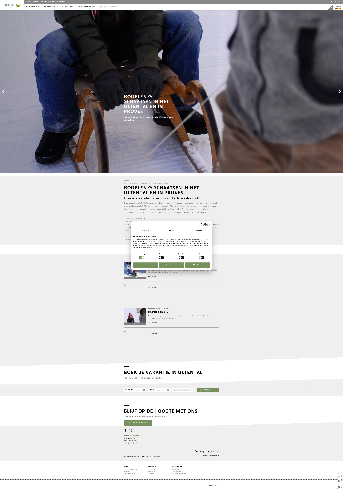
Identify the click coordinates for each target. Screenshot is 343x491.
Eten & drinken (68, 7)
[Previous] (3, 91)
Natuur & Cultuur (51, 7)
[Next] (339, 91)
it (212, 485)
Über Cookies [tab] (198, 230)
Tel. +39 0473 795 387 (207, 451)
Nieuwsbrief (176, 469)
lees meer (155, 276)
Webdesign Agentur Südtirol (126, 485)
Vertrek (152, 390)
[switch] (161, 257)
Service (126, 466)
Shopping (151, 474)
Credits (143, 456)
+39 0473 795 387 (132, 443)
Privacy (138, 456)
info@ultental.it (211, 456)
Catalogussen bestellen (131, 469)
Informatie (152, 466)
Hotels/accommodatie (87, 7)
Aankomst (129, 390)
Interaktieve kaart (129, 474)
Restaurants (151, 471)
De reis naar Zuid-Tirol (179, 474)
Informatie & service (108, 7)
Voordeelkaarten (177, 471)
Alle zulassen (197, 265)
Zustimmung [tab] (145, 230)
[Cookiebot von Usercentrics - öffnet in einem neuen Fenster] (202, 224)
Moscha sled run (158, 312)
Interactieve (177, 466)
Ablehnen (146, 265)
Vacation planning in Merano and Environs (53, 1)
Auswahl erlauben (171, 265)
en (336, 1)
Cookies (149, 456)
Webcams (127, 471)
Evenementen (152, 469)
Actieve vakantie (33, 7)
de (331, 1)
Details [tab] (171, 230)
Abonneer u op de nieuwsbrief (138, 422)
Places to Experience (32, 1)
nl (339, 1)
